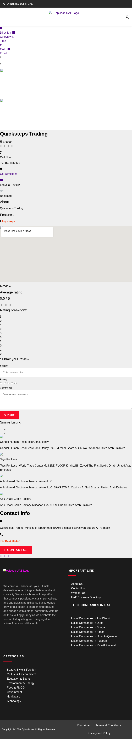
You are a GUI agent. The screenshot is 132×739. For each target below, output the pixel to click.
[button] (25, 17)
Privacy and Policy (99, 733)
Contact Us (78, 588)
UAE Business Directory (86, 597)
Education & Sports (18, 678)
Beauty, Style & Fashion (21, 669)
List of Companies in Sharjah (88, 627)
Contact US (17, 550)
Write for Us (78, 592)
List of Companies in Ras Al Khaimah (94, 645)
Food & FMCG (16, 687)
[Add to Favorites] (1, 191)
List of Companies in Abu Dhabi (90, 618)
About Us (76, 583)
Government (14, 692)
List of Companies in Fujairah (89, 640)
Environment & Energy (20, 683)
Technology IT (15, 701)
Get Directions (8, 173)
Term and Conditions (108, 725)
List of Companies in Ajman (87, 631)
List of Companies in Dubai (87, 622)
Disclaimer (83, 725)
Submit (9, 415)
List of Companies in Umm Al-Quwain (94, 636)
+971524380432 (10, 541)
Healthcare (13, 696)
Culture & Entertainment (21, 674)
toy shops (8, 221)
